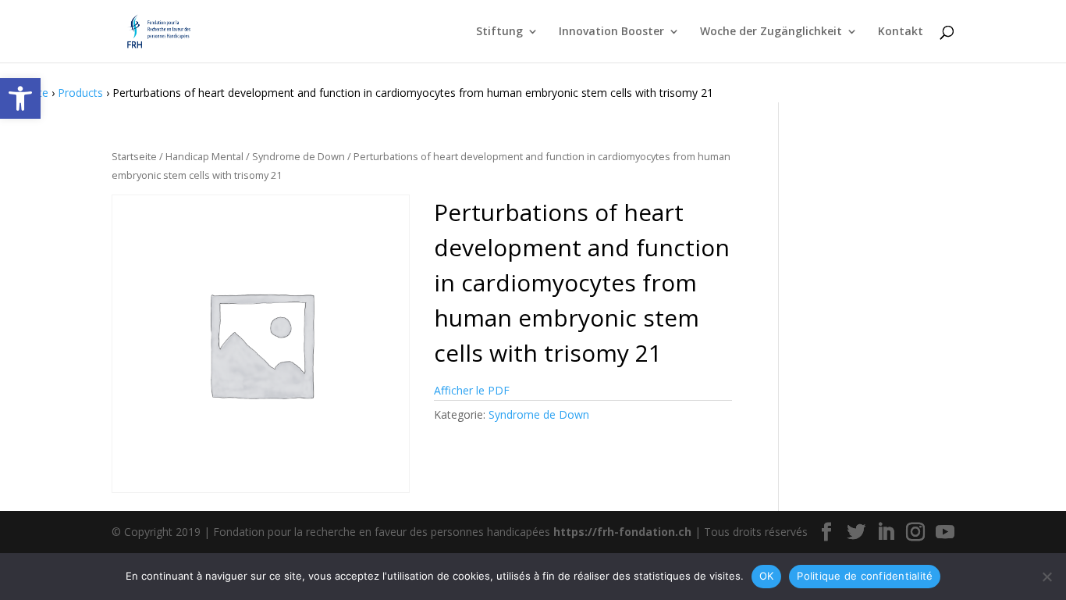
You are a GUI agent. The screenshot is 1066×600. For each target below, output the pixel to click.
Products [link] (80, 92)
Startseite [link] (134, 156)
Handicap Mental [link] (204, 156)
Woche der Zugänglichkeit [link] (771, 32)
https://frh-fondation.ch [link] (622, 531)
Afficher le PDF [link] (472, 390)
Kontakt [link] (900, 32)
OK (766, 576)
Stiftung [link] (499, 32)
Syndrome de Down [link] (298, 156)
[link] (20, 98)
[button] (826, 532)
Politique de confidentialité (865, 576)
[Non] (1046, 576)
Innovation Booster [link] (611, 32)
